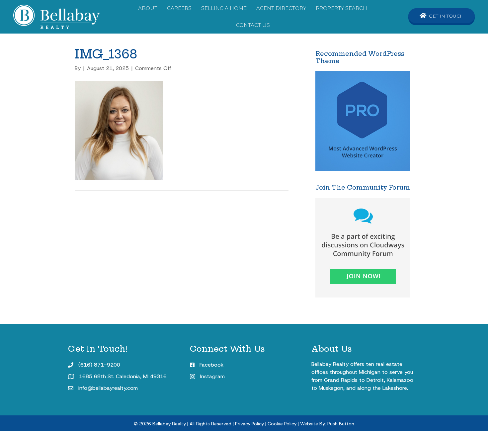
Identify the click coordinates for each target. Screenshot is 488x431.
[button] (441, 15)
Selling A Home (224, 8)
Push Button (340, 424)
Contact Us (253, 25)
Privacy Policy (249, 424)
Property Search (341, 8)
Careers (179, 8)
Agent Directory (281, 8)
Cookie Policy (282, 424)
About (147, 8)
